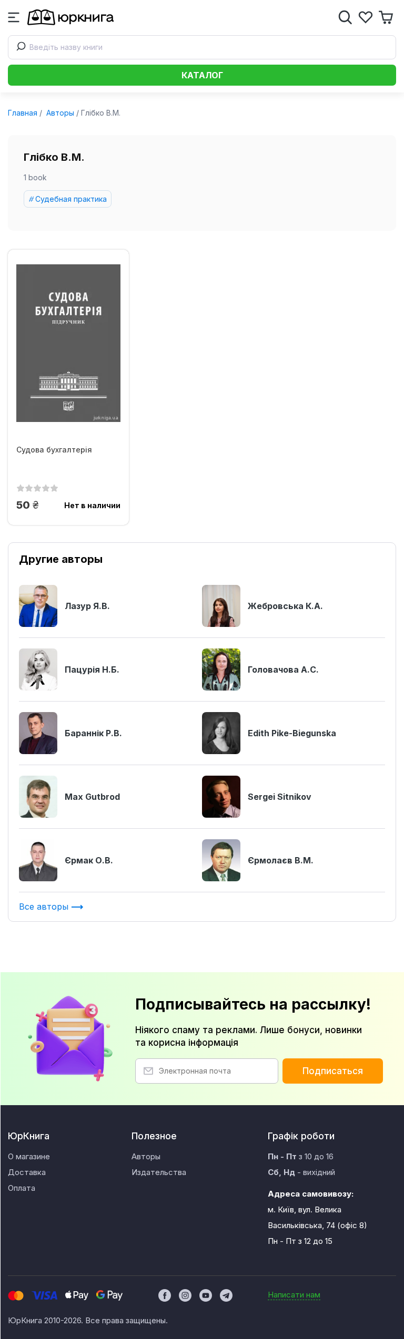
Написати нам (294, 1295)
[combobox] (202, 47)
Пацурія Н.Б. (92, 669)
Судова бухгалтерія (54, 449)
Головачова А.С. (283, 669)
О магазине (29, 1156)
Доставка (27, 1172)
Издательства (159, 1172)
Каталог (202, 75)
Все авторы (45, 906)
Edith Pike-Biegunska (292, 733)
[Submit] (18, 47)
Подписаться (332, 1071)
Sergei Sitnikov (279, 796)
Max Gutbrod (92, 796)
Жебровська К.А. (285, 606)
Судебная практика (71, 198)
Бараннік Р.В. (93, 733)
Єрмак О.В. (89, 860)
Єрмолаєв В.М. (281, 860)
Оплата (21, 1188)
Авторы (59, 112)
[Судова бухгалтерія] (68, 343)
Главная (22, 112)
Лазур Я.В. (87, 606)
